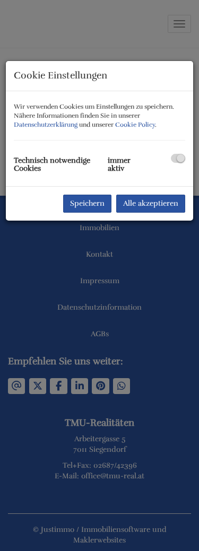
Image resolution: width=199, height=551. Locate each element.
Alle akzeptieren (150, 203)
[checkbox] (178, 158)
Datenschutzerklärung (45, 124)
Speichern (87, 203)
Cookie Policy (135, 124)
